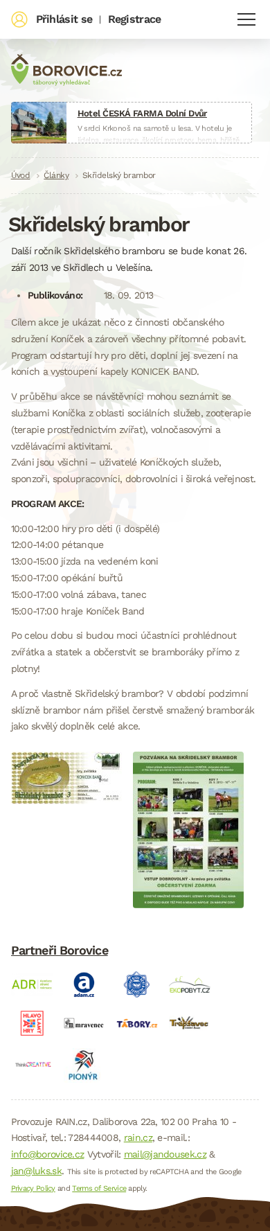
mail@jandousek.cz (165, 1154)
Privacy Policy (33, 1188)
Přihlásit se (64, 19)
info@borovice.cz (47, 1154)
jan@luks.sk (36, 1170)
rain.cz (138, 1137)
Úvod (20, 175)
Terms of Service (99, 1188)
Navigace (246, 19)
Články (56, 175)
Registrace (134, 19)
